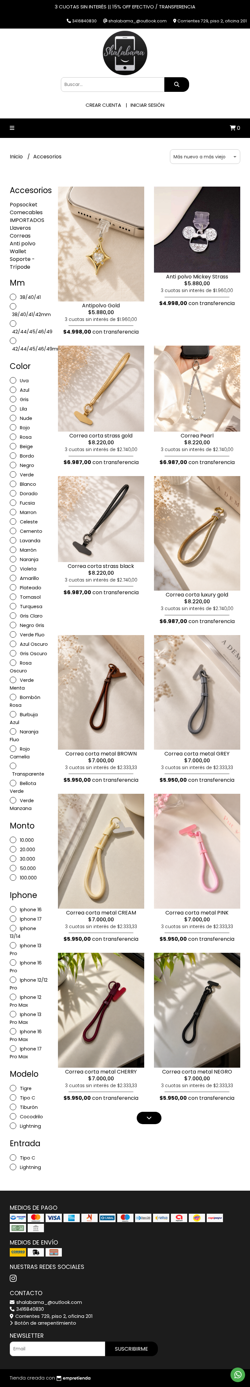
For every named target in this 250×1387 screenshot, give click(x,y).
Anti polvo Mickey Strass (197, 276)
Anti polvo (22, 243)
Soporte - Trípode (22, 263)
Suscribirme (131, 1349)
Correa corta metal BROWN (101, 753)
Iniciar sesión (147, 105)
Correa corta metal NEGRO (197, 1071)
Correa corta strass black (101, 566)
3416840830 (29, 1309)
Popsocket (23, 204)
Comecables (26, 212)
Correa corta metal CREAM (101, 912)
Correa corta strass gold (100, 435)
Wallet (18, 251)
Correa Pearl (197, 435)
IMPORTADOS (27, 220)
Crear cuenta (103, 105)
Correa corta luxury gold (197, 594)
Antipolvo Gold (101, 305)
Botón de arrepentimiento (44, 1323)
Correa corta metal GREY (196, 753)
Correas (20, 235)
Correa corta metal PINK (197, 912)
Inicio (17, 156)
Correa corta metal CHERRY (101, 1071)
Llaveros (20, 228)
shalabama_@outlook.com (48, 1302)
